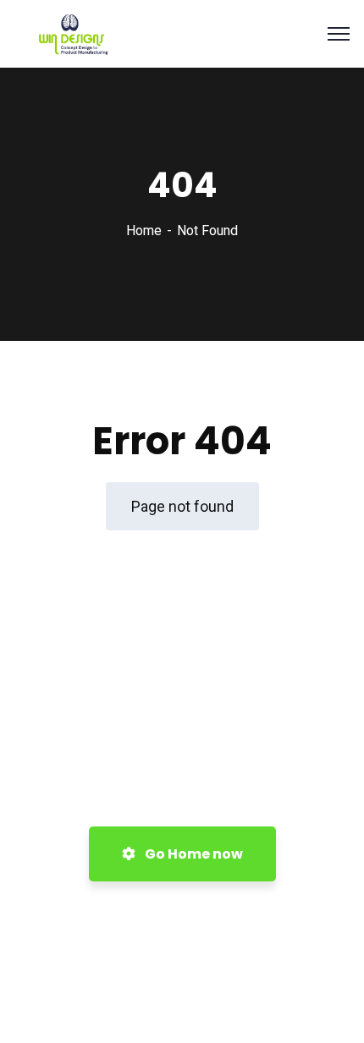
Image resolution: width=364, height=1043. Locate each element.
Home (144, 230)
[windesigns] (93, 33)
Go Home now (192, 854)
